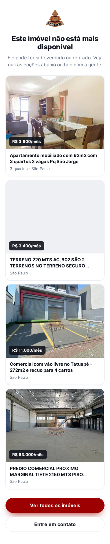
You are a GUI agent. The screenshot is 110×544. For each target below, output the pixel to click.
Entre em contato (55, 524)
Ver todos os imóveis (55, 505)
